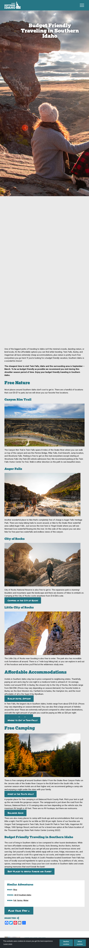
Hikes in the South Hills (21, 794)
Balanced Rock (15, 812)
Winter (25, 900)
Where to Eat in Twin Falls (22, 720)
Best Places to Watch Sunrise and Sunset (29, 871)
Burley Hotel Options (19, 698)
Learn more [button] (7, 944)
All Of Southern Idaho (22, 895)
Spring (19, 900)
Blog (15, 890)
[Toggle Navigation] (82, 5)
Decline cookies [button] (66, 943)
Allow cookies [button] (80, 943)
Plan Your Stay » (19, 911)
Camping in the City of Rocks (23, 600)
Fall (14, 900)
